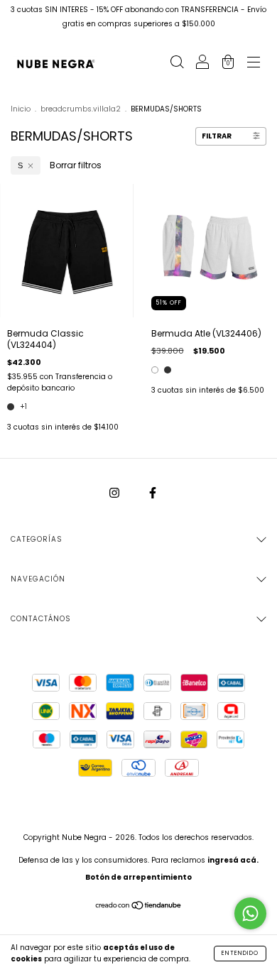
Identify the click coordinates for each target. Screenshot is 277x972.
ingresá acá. (233, 860)
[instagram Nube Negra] (115, 493)
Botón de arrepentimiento (138, 877)
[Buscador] (177, 64)
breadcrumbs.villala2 (80, 109)
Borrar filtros (76, 165)
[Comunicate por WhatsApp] (250, 913)
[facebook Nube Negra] (152, 493)
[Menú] (253, 64)
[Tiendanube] (138, 906)
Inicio (21, 109)
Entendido (240, 953)
